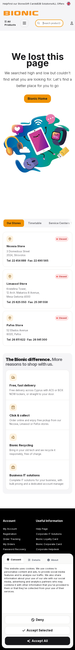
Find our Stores (16, 3)
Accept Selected (40, 630)
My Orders (9, 544)
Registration (10, 533)
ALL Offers (58, 3)
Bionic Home (37, 98)
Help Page (42, 528)
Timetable (34, 223)
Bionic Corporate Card (49, 544)
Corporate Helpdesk (47, 549)
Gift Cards (31, 3)
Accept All (40, 641)
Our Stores (14, 223)
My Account (10, 528)
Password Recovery (14, 549)
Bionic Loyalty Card (47, 539)
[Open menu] (24, 23)
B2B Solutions (44, 3)
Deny (40, 620)
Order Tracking (11, 539)
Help (5, 3)
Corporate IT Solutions (49, 533)
